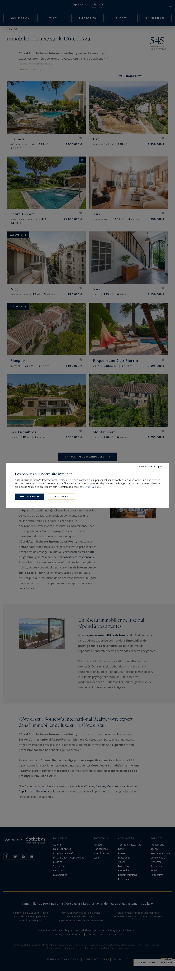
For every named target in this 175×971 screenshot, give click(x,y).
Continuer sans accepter (150, 466)
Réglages (61, 496)
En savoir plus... (93, 486)
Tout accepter (29, 496)
